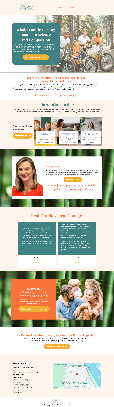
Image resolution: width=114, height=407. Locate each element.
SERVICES (73, 7)
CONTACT (87, 7)
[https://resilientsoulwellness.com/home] (27, 7)
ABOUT (61, 7)
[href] (77, 376)
